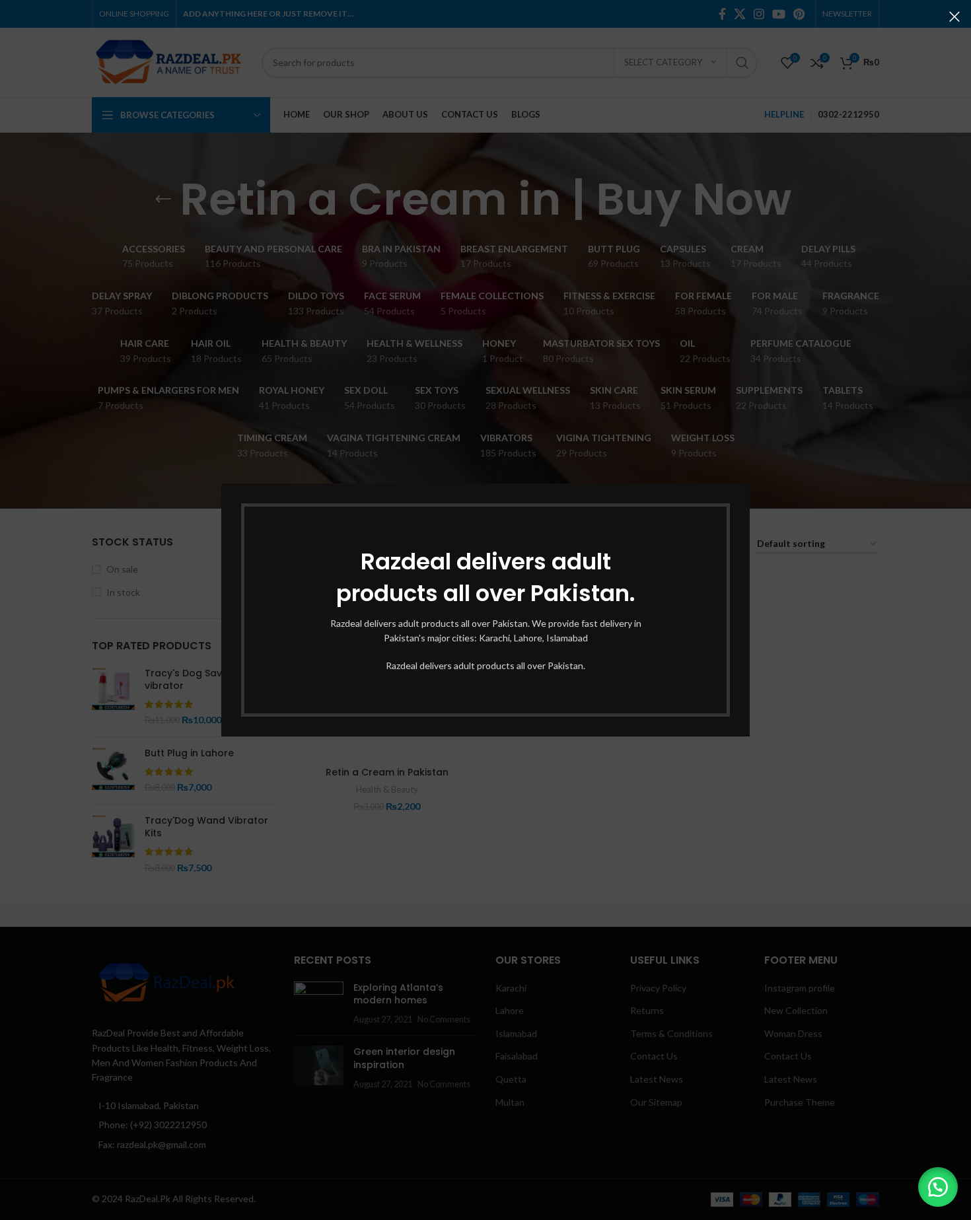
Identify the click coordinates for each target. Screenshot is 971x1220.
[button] (938, 1187)
